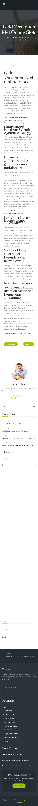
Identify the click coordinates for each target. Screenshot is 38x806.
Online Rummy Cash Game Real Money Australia (18, 438)
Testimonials (9, 718)
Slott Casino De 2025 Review (14, 120)
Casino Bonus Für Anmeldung (14, 123)
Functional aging (9, 722)
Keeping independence (11, 734)
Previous (11, 344)
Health (6, 459)
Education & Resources (11, 737)
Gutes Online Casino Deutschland (15, 118)
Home (6, 37)
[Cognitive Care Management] (19, 5)
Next (27, 344)
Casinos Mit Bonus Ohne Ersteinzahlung (18, 283)
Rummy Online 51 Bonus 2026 (12, 424)
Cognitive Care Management (20, 800)
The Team (8, 711)
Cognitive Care (9, 730)
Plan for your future (10, 726)
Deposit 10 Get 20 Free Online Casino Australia (18, 445)
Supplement (9, 629)
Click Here (19, 786)
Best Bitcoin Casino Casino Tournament (15, 431)
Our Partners (9, 714)
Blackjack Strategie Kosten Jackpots (17, 333)
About (6, 707)
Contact (6, 741)
